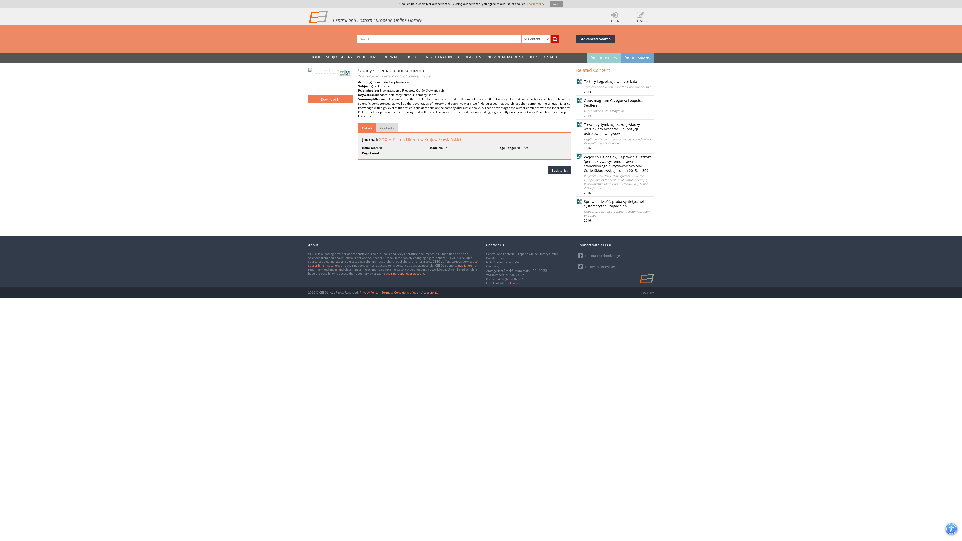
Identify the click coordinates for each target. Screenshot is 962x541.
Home (316, 57)
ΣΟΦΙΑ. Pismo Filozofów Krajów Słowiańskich (420, 139)
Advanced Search (596, 39)
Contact (550, 57)
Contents (387, 128)
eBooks (412, 57)
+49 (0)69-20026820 (510, 279)
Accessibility (429, 292)
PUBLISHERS (367, 57)
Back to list (560, 170)
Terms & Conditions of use (400, 292)
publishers (465, 265)
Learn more (535, 4)
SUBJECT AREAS (339, 57)
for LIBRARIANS (637, 57)
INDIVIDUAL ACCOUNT (504, 57)
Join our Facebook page (602, 255)
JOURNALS (391, 57)
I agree (556, 4)
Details (367, 128)
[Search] (555, 39)
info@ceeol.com (506, 283)
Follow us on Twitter (599, 266)
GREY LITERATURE (438, 57)
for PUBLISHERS (604, 57)
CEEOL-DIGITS (469, 57)
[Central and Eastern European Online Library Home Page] (365, 16)
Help (532, 57)
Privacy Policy (368, 292)
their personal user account (405, 273)
